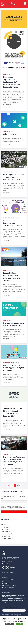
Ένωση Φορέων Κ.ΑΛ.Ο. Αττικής (9, 579)
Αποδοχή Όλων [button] (19, 623)
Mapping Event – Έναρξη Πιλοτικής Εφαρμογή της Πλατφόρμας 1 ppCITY (13, 367)
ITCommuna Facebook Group (9, 585)
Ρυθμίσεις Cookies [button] (9, 623)
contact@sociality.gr (7, 561)
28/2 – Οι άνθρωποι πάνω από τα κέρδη (11, 598)
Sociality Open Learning (7, 583)
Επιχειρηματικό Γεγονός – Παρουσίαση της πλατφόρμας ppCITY (13, 177)
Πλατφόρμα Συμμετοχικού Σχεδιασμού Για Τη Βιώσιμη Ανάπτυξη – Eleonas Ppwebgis (11, 82)
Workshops (11, 217)
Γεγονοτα (10, 171)
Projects (5, 74)
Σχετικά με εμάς (6, 538)
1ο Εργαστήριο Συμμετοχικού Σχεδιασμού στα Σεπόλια (13, 223)
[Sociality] (8, 4)
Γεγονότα (4, 536)
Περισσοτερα (6, 107)
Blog (2, 524)
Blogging (4, 527)
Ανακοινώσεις (6, 533)
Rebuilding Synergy (11, 134)
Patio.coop (4, 581)
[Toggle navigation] (25, 3)
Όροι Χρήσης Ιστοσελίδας (8, 587)
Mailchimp (10, 508)
